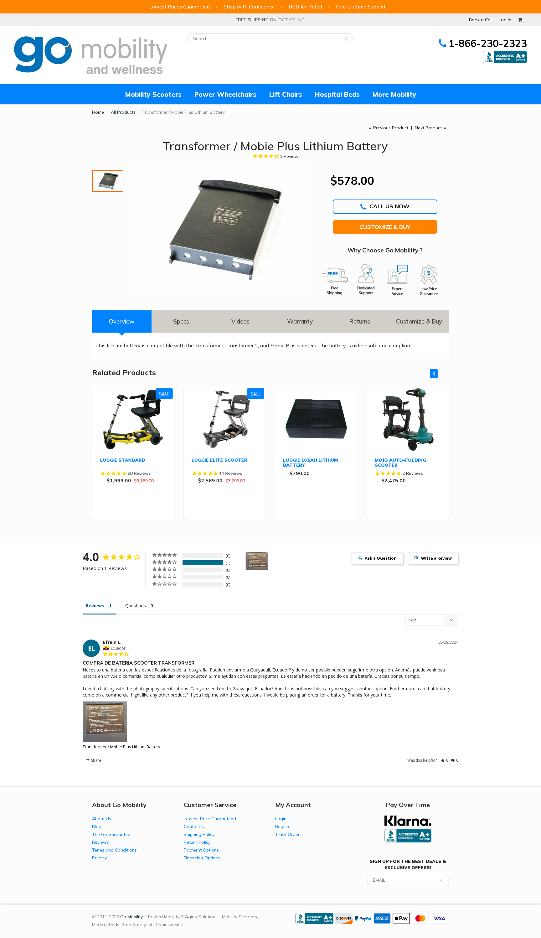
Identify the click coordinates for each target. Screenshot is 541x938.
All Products (123, 112)
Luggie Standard (122, 460)
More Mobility (394, 94)
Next (116, 279)
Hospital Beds (337, 94)
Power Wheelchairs (225, 94)
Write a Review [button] (436, 558)
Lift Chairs (285, 94)
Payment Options (201, 850)
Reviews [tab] (95, 606)
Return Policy (197, 842)
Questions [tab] (135, 606)
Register (283, 826)
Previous (92, 173)
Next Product (429, 128)
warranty (300, 321)
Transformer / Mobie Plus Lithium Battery (121, 746)
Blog (96, 826)
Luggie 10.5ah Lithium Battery (310, 462)
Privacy (99, 858)
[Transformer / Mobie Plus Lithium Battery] (220, 228)
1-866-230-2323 (487, 43)
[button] (444, 760)
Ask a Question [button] (381, 558)
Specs (181, 321)
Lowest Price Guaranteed (210, 818)
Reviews (100, 842)
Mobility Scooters (153, 94)
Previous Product (390, 128)
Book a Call (480, 20)
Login (280, 818)
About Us (101, 818)
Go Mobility (131, 917)
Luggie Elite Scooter (219, 460)
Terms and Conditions (114, 850)
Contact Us (195, 826)
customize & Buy (419, 321)
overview (122, 321)
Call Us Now (389, 206)
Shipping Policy (199, 834)
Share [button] (95, 760)
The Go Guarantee (111, 834)
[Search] (346, 39)
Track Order (287, 834)
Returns (359, 321)
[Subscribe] (441, 880)
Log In (505, 20)
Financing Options (202, 858)
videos (240, 321)
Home (98, 112)
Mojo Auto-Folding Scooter (400, 462)
